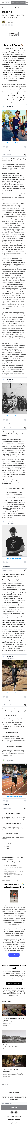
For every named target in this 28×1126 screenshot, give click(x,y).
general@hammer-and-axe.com (15, 990)
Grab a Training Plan (14, 983)
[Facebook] (12, 1112)
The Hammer (5, 7)
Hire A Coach (14, 955)
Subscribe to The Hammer (18, 2)
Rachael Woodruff (11, 21)
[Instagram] (16, 1112)
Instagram (11, 992)
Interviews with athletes (10, 865)
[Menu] (27, 2)
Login (7, 2)
